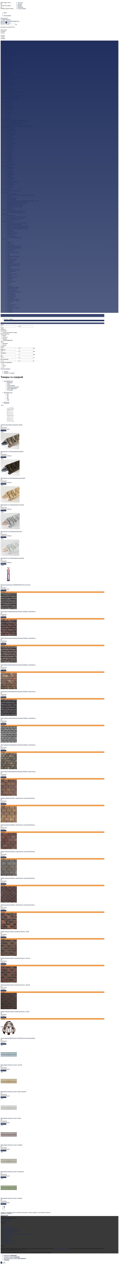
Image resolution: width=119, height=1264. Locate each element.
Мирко (9, 117)
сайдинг (9, 285)
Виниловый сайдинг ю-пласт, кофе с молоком (13, 1091)
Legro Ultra (10, 138)
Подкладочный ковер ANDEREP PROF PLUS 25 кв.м (15, 584)
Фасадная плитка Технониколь (15, 123)
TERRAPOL (10, 177)
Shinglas (4, 338)
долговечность (11, 261)
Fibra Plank (10, 100)
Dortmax (9, 162)
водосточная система (13, 252)
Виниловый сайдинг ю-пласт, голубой (11, 1065)
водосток (9, 250)
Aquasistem (10, 241)
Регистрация (7, 15)
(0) (1, 426)
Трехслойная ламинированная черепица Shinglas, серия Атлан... (18, 691)
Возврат (20, 5)
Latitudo (9, 136)
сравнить (9, 1213)
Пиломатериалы (11, 236)
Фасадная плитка (8, 119)
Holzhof (9, 160)
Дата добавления (11, 388)
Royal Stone (10, 85)
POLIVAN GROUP (12, 181)
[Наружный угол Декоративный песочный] (10, 502)
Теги (5, 239)
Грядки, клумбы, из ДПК (14, 190)
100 (8, 400)
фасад (8, 303)
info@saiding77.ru (14, 21)
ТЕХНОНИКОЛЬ (12, 56)
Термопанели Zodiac (12, 97)
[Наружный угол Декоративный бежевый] (10, 448)
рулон (4, 365)
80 (7, 398)
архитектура (10, 244)
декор (8, 255)
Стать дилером (22, 8)
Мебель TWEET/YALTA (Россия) (16, 203)
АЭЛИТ (9, 73)
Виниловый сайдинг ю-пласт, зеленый (11, 1198)
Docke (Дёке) (10, 44)
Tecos (8, 51)
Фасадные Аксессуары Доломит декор (17, 225)
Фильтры (6, 402)
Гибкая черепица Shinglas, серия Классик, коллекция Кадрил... (18, 904)
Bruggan (9, 140)
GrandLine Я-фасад (12, 70)
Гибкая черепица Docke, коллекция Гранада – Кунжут (15, 958)
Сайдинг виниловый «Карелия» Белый (11, 424)
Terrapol (9, 149)
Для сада (6, 192)
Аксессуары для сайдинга (14, 61)
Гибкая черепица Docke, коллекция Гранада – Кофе (15, 931)
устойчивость (11, 297)
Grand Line (10, 47)
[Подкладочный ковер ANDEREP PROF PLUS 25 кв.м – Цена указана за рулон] (9, 582)
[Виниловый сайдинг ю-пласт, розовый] (9, 1142)
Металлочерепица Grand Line (15, 218)
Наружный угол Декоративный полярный (12, 558)
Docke (4, 335)
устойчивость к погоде (13, 300)
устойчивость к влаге (13, 299)
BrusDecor (10, 94)
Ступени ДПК (8, 165)
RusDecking (10, 148)
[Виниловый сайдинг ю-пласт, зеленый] (9, 1195)
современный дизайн (13, 287)
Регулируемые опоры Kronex (15, 211)
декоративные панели (13, 256)
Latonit (9, 116)
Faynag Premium (11, 143)
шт (3, 364)
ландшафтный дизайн (13, 269)
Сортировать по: (8, 381)
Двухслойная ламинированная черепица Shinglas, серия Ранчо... (18, 744)
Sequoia (9, 155)
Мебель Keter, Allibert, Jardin (15, 205)
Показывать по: (8, 392)
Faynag (9, 180)
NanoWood (10, 127)
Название (9, 382)
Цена (8, 384)
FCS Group (10, 104)
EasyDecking (10, 135)
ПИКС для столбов (12, 233)
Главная (6, 371)
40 (7, 395)
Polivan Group (11, 142)
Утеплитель (10, 234)
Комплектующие (11, 88)
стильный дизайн (12, 290)
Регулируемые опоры (10, 209)
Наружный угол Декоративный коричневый (13, 478)
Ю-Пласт (9, 48)
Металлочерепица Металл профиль (17, 217)
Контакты (20, 7)
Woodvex (9, 152)
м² (3, 367)
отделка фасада (11, 281)
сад (8, 284)
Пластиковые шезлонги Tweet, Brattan (17, 202)
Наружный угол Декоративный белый (11, 531)
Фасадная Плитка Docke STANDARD (17, 121)
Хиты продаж (11, 385)
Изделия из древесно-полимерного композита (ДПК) (18, 126)
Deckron (9, 187)
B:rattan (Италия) (11, 198)
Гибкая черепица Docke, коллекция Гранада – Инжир (15, 985)
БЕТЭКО (9, 107)
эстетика (9, 312)
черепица (9, 306)
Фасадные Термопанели (10, 89)
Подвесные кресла (12, 193)
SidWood (9, 102)
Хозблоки (9, 208)
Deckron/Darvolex (12, 133)
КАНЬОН (10, 110)
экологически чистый (13, 307)
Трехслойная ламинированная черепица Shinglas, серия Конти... (18, 611)
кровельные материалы (13, 265)
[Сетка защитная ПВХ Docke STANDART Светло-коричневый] (9, 1035)
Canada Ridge (10, 82)
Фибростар (10, 105)
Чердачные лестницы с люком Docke (17, 222)
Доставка (20, 2)
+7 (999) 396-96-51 (6, 19)
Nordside (9, 75)
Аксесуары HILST (12, 164)
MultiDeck (10, 158)
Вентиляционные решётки (14, 224)
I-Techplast (10, 183)
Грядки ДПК (7, 189)
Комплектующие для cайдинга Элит (17, 228)
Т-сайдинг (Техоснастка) (14, 78)
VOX (8, 57)
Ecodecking (10, 157)
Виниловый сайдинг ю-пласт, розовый (11, 1145)
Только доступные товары (9, 332)
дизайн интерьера (12, 259)
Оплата (20, 4)
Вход (5, 12)
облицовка (10, 278)
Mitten (8, 60)
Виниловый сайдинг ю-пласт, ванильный (12, 1171)
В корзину (3, 430)
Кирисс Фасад (11, 108)
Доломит (9, 50)
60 (7, 397)
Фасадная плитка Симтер (14, 124)
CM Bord (9, 113)
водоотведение (11, 249)
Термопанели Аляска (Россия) (15, 95)
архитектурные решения (14, 246)
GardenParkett (10, 129)
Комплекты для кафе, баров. (15, 206)
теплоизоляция (11, 294)
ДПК (8, 243)
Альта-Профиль (11, 45)
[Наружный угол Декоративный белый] (10, 528)
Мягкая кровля (11, 215)
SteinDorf (9, 72)
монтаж (9, 275)
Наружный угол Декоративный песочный (12, 504)
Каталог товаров (8, 314)
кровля (9, 266)
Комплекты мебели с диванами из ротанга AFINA (21, 195)
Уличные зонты (11, 199)
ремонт (9, 282)
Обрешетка (10, 230)
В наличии (10, 389)
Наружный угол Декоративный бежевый (12, 451)
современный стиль (12, 288)
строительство (11, 293)
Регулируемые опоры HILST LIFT (16, 212)
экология (9, 309)
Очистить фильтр (5, 368)
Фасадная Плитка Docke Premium (16, 120)
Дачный (9, 59)
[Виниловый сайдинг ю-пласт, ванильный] (9, 1168)
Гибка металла (11, 231)
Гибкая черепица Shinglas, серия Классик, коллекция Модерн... (18, 798)
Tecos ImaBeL (11, 83)
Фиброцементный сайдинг (11, 98)
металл (9, 272)
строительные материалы (14, 291)
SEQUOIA (10, 171)
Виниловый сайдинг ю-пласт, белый (11, 1118)
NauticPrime (10, 174)
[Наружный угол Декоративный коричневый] (10, 475)
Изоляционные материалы (14, 237)
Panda (8, 101)
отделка (9, 280)
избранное (3, 1213)
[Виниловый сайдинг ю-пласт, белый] (9, 1115)
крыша (9, 268)
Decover (9, 114)
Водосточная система (13, 220)
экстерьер (9, 310)
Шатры (9, 196)
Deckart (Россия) (11, 130)
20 (7, 394)
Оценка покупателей (13, 387)
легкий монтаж (11, 271)
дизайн (9, 258)
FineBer (9, 54)
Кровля (6, 214)
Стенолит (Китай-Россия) (14, 92)
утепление (10, 301)
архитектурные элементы (14, 247)
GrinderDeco (10, 151)
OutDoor (9, 145)
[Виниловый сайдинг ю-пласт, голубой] (9, 1062)
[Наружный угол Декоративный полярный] (10, 555)
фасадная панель (11, 304)
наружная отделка (12, 277)
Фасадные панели (9, 63)
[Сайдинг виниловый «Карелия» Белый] (10, 422)
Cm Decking (10, 161)
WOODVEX (10, 168)
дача (8, 253)
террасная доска (11, 296)
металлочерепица (12, 274)
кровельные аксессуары (13, 263)
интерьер (9, 262)
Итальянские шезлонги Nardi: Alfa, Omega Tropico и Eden (23, 200)
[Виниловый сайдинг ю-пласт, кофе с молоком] (9, 1088)
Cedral (9, 111)
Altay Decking (11, 139)
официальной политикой (62, 1248)
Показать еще (4, 1215)
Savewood (10, 154)
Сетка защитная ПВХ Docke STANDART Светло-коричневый (18, 1038)
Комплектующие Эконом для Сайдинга (18, 227)
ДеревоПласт (10, 146)
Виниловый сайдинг (9, 42)
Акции (6, 41)
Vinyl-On (9, 53)
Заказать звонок (5, 21)
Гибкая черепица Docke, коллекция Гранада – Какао (15, 1011)
